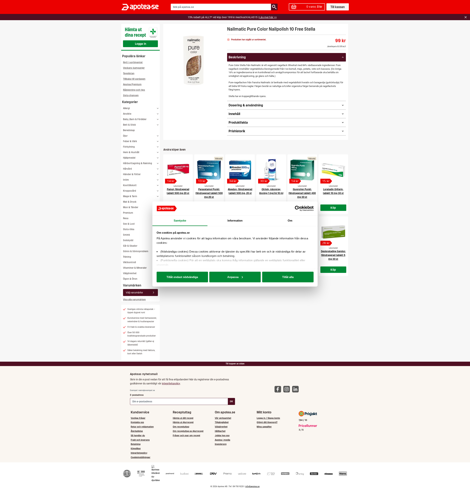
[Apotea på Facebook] (278, 389)
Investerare (221, 444)
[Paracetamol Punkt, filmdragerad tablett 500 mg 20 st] (209, 170)
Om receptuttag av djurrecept (188, 431)
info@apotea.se (252, 486)
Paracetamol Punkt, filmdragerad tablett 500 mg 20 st (209, 193)
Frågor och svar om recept (186, 435)
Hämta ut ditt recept (183, 418)
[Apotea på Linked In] (296, 389)
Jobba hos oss (222, 435)
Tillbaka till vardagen (134, 79)
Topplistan (128, 73)
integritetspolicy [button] (171, 383)
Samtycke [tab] (180, 220)
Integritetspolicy (139, 453)
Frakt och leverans (140, 439)
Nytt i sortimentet (133, 62)
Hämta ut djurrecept (183, 422)
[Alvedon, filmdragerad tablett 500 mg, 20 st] (240, 170)
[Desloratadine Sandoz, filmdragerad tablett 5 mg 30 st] (333, 232)
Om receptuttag (181, 426)
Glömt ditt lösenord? (267, 422)
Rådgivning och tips (134, 90)
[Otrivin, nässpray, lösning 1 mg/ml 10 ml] (271, 170)
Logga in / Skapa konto (268, 418)
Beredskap (129, 130)
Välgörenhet (130, 273)
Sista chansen (131, 95)
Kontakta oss (137, 422)
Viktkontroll (129, 262)
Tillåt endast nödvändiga (182, 276)
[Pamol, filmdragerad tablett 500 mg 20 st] (178, 170)
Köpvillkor (136, 448)
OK (231, 401)
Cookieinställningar (140, 457)
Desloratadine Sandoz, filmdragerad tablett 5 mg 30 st (333, 255)
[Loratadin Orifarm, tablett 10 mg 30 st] (333, 170)
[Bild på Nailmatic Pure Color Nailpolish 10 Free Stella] (194, 60)
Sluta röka (128, 229)
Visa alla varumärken (134, 299)
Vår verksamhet (223, 418)
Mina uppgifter (264, 426)
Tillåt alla (288, 276)
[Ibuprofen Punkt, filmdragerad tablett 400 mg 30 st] (302, 170)
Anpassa (232, 276)
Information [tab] (235, 220)
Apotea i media (222, 439)
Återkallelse (137, 431)
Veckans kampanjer (134, 68)
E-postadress (137, 395)
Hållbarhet (220, 431)
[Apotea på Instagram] (287, 389)
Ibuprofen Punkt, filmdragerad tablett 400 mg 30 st (302, 193)
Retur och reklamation (142, 426)
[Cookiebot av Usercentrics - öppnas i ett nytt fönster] (297, 208)
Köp (333, 207)
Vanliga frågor (138, 418)
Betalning (135, 444)
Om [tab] (290, 220)
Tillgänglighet (222, 422)
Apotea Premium (132, 84)
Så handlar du (138, 435)
